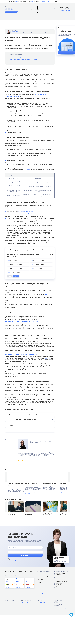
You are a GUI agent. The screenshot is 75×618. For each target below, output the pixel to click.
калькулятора (26, 169)
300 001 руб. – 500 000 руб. (39, 260)
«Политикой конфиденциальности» (15, 560)
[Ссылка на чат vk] (41, 602)
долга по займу (23, 209)
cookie (16, 1)
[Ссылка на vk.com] (6, 9)
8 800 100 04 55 (65, 10)
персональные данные (46, 1)
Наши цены (40, 579)
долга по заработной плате (28, 213)
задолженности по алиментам (26, 211)
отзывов (8, 581)
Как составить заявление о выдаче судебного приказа (23, 59)
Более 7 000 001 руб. (37, 268)
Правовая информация (58, 607)
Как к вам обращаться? (13, 545)
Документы (40, 582)
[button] (69, 477)
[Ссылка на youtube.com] (12, 9)
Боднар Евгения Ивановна (36, 439)
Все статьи (40, 593)
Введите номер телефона (13, 549)
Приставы (40, 587)
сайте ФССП (48, 358)
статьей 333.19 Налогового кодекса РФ (33, 168)
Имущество (40, 585)
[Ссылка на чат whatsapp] (44, 602)
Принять (56, 1)
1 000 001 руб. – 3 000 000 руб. (39, 264)
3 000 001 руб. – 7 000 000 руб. (16, 268)
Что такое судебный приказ (16, 57)
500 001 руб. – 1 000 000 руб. (16, 264)
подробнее (32, 1)
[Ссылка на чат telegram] (39, 602)
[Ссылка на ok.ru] (9, 9)
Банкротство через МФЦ (43, 576)
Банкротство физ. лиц (43, 574)
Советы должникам (42, 590)
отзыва (8, 587)
